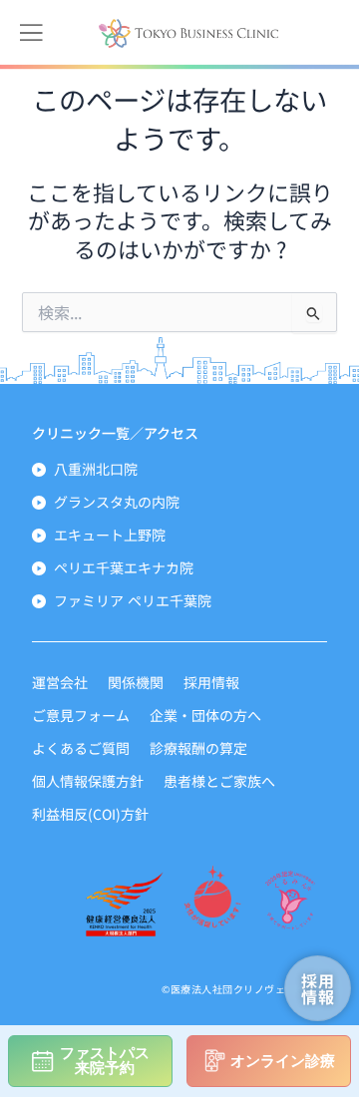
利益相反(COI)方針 (90, 814)
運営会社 (60, 682)
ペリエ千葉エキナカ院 (123, 567)
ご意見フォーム (81, 715)
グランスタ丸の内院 (117, 502)
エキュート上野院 (110, 535)
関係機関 (136, 682)
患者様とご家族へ (219, 781)
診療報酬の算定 (198, 748)
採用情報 (211, 682)
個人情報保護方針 (88, 781)
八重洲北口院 (96, 469)
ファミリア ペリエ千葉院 (132, 600)
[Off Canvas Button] (31, 33)
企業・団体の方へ (205, 715)
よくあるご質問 (81, 748)
